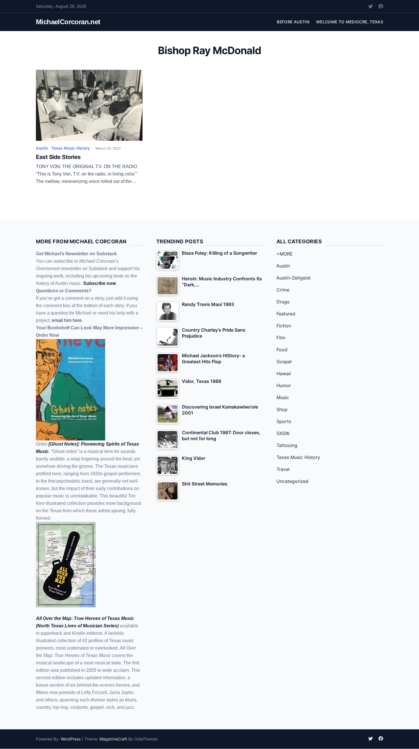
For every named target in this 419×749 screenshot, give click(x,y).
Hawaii (283, 373)
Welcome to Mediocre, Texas (349, 21)
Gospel (284, 361)
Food (281, 349)
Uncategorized (292, 481)
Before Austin (293, 21)
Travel (283, 469)
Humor (283, 385)
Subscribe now (99, 283)
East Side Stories (58, 157)
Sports (283, 421)
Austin (42, 148)
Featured (285, 314)
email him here (67, 320)
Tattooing (286, 445)
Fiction (283, 325)
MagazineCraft (113, 738)
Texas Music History (70, 148)
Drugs (282, 302)
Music (282, 397)
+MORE (284, 254)
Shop (282, 409)
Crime (282, 290)
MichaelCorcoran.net (68, 22)
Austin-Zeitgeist (293, 278)
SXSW (282, 433)
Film (280, 337)
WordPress (71, 738)
